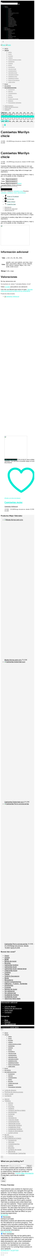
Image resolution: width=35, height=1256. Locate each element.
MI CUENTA (7, 28)
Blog (6, 1020)
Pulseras (7, 987)
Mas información (27, 1173)
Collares (7, 972)
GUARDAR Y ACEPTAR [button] (9, 1251)
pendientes (10, 14)
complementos (11, 19)
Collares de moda (12, 36)
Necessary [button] (4, 1215)
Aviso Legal (7, 108)
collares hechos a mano (13, 12)
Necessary (7, 1217)
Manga (3, 183)
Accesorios (10, 30)
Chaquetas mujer (10, 971)
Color (3, 181)
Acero (9, 9)
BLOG (5, 27)
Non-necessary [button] (6, 1232)
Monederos (8, 980)
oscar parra (14, 1027)
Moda (6, 978)
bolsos (9, 16)
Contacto (7, 110)
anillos (9, 8)
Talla (3, 179)
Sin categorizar (10, 993)
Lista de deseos (8, 105)
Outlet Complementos (12, 982)
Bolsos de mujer (10, 961)
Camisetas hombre (11, 965)
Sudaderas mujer (10, 997)
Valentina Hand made (12, 999)
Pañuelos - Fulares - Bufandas (15, 984)
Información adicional (10, 209)
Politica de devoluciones (11, 107)
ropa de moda (11, 18)
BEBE (6, 959)
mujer (15, 193)
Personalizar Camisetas (13, 38)
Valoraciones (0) (9, 210)
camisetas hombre (12, 21)
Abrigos (10, 31)
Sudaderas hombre (11, 995)
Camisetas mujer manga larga (15, 969)
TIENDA (6, 7)
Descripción (7, 207)
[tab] (19, 207)
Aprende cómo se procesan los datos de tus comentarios (17, 290)
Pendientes (8, 985)
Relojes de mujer (10, 989)
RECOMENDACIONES (9, 29)
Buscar (29, 1166)
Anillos (9, 34)
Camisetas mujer (18, 191)
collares (10, 11)
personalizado (21, 193)
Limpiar (19, 183)
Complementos (11, 33)
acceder (7, 287)
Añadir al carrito (6, 189)
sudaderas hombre (12, 24)
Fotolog (7, 1022)
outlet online (11, 26)
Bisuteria (10, 37)
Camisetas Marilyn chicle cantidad (11, 185)
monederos (10, 17)
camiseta (3, 193)
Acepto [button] (18, 1173)
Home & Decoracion (12, 25)
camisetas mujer (12, 20)
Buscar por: (5, 1166)
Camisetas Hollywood (11, 506)
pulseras (10, 15)
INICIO (6, 6)
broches (10, 10)
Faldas (6, 974)
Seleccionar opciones (10, 459)
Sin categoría (9, 991)
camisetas (10, 193)
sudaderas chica (12, 23)
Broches (10, 35)
